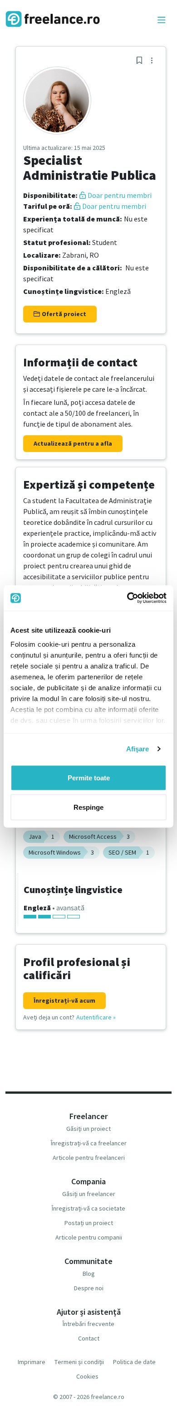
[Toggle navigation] (162, 20)
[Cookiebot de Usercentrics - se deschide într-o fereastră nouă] (127, 598)
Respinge (88, 807)
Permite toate (89, 777)
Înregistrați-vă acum (64, 1000)
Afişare (137, 749)
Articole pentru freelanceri (89, 1157)
